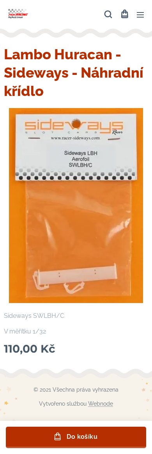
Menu (140, 14)
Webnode (100, 404)
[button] (108, 14)
